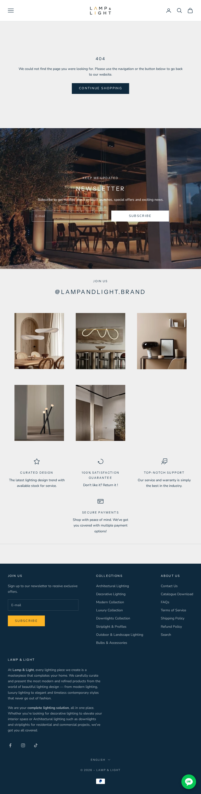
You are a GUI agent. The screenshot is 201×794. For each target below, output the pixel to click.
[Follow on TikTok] (35, 745)
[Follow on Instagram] (23, 745)
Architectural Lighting (112, 586)
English (98, 759)
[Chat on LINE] (188, 781)
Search (166, 634)
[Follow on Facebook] (10, 745)
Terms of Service (173, 610)
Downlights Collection (113, 618)
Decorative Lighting (111, 594)
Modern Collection (110, 602)
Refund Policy (171, 626)
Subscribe (140, 216)
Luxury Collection (109, 610)
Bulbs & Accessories (111, 642)
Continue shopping (100, 88)
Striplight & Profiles (111, 626)
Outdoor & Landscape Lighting (119, 634)
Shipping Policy (172, 618)
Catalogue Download (177, 594)
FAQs (165, 602)
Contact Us (169, 586)
